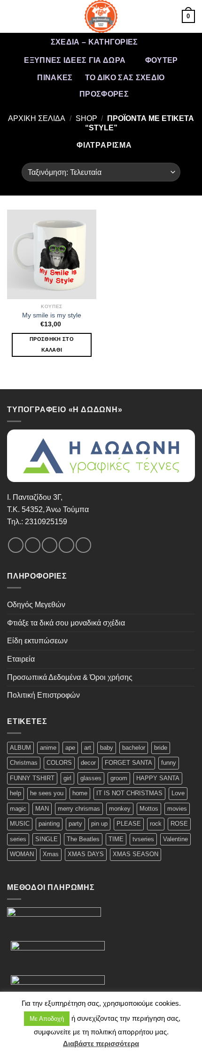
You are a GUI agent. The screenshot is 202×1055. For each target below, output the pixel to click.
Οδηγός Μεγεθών (36, 605)
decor (88, 762)
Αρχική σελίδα (36, 118)
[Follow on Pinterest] (83, 545)
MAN (42, 808)
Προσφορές (104, 94)
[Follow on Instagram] (32, 545)
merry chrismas (79, 808)
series (18, 839)
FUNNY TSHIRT (32, 778)
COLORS (59, 762)
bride (160, 747)
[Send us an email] (66, 545)
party (75, 823)
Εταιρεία (21, 659)
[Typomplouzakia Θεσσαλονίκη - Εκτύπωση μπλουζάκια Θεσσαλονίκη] (101, 16)
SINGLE (46, 839)
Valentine (175, 839)
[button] (12, 16)
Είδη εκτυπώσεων (37, 641)
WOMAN (22, 854)
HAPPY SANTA (157, 778)
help (15, 793)
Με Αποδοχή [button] (47, 1018)
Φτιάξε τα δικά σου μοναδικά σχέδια (66, 623)
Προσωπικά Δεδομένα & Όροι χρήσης (69, 677)
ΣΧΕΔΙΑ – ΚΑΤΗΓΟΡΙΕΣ (94, 42)
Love (178, 793)
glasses (90, 778)
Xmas (51, 854)
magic (18, 808)
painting (49, 823)
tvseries (143, 839)
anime (48, 747)
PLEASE (129, 823)
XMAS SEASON (135, 854)
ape (70, 747)
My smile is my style (51, 315)
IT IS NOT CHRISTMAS (129, 793)
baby (106, 747)
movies (177, 808)
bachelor (133, 747)
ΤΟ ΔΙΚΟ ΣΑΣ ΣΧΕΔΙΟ (125, 78)
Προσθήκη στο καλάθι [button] (52, 344)
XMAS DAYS (86, 854)
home (79, 793)
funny (168, 762)
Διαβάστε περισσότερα (101, 1043)
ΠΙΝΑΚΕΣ (54, 78)
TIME (116, 839)
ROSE (179, 823)
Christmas (24, 762)
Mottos (149, 808)
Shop (86, 118)
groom (118, 778)
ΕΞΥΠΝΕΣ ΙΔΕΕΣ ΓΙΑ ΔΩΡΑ (74, 60)
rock (156, 823)
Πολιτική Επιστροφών (43, 695)
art (87, 747)
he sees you (46, 793)
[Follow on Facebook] (15, 545)
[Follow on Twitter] (49, 545)
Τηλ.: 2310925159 (37, 522)
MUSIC (20, 823)
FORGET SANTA (128, 762)
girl (67, 778)
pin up (99, 823)
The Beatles (83, 839)
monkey (120, 808)
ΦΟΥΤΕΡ (161, 60)
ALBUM (20, 747)
